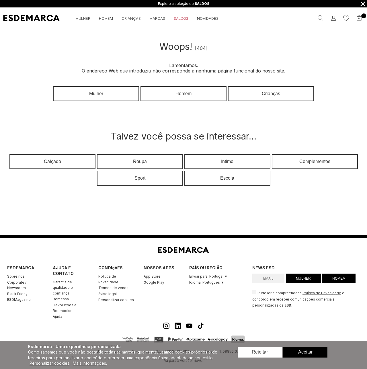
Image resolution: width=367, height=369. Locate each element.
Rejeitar (260, 352)
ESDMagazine (19, 299)
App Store (152, 276)
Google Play (154, 282)
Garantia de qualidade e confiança (63, 287)
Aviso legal (107, 294)
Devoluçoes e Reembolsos (65, 308)
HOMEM (338, 278)
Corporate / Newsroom (16, 285)
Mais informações (89, 363)
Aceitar (305, 352)
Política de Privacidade (108, 279)
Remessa (61, 299)
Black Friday (17, 294)
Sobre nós (16, 276)
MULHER (303, 278)
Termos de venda (113, 288)
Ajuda (57, 316)
